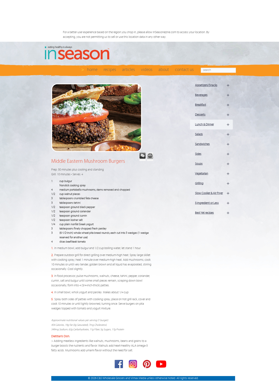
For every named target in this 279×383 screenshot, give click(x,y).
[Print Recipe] (150, 156)
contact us (184, 69)
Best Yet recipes (212, 212)
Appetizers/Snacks (212, 85)
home (92, 69)
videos (146, 69)
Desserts (212, 114)
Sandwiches (212, 144)
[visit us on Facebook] (119, 365)
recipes (110, 69)
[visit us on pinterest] (147, 365)
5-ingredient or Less (212, 203)
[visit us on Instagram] (133, 365)
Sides (212, 153)
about (163, 69)
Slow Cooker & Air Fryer (212, 193)
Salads (212, 134)
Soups (212, 163)
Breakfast (212, 104)
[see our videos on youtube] (161, 365)
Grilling (212, 183)
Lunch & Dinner (212, 124)
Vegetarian (212, 173)
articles (128, 69)
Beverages (212, 95)
